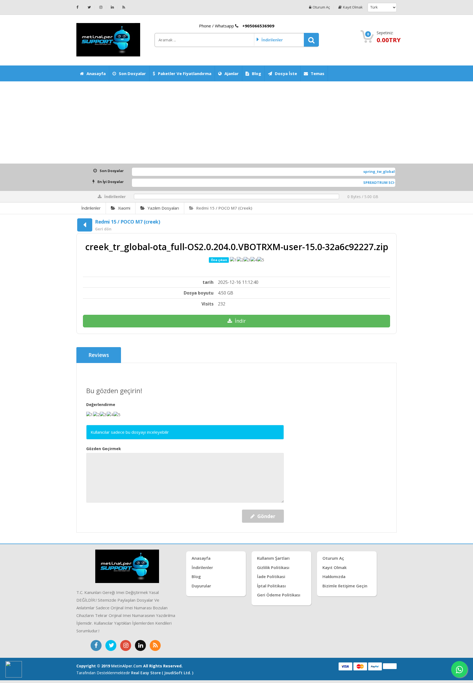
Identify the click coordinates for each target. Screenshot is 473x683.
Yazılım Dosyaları (163, 208)
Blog (256, 73)
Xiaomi (124, 208)
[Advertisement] (236, 122)
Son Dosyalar (132, 73)
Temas (317, 73)
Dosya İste (286, 73)
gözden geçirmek (103, 448)
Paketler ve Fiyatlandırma (184, 73)
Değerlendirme (100, 404)
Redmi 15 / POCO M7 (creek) (224, 208)
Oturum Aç (321, 7)
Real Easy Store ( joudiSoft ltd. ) (162, 672)
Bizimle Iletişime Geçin (344, 585)
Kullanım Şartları (273, 558)
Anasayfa (96, 73)
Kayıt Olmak (353, 7)
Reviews (98, 355)
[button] (311, 40)
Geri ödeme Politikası (278, 595)
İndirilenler (91, 208)
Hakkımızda (333, 576)
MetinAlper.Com (126, 665)
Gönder (266, 516)
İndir (240, 321)
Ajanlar (231, 73)
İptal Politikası (271, 585)
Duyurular (201, 585)
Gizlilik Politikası (273, 567)
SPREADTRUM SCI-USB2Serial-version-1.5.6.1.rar (387, 182)
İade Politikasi (271, 576)
